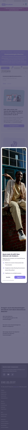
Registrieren (20, 277)
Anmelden (8, 277)
